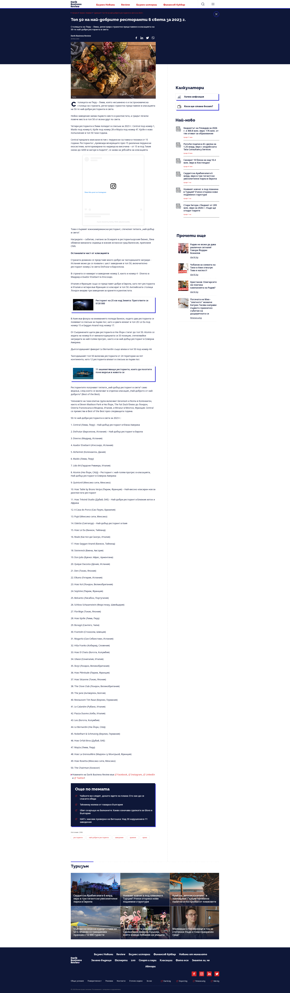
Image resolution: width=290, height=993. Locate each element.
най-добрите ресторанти (99, 837)
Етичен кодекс (136, 981)
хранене (133, 837)
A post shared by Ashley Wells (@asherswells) (113, 222)
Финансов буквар (174, 4)
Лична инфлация (194, 96)
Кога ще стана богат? (198, 106)
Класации (166, 960)
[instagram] (201, 973)
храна (145, 837)
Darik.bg (167, 981)
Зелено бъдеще (101, 960)
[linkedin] (142, 37)
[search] (202, 4)
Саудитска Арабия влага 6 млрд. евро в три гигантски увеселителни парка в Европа (95, 898)
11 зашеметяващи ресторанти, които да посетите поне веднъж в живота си (124, 371)
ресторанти (78, 837)
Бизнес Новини (105, 4)
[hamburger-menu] (212, 4)
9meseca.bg (196, 317)
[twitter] (147, 37)
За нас (149, 981)
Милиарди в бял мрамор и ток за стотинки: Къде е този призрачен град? (193, 931)
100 (133, 960)
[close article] (216, 14)
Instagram (136, 774)
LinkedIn (150, 774)
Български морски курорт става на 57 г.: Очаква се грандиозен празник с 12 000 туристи (95, 931)
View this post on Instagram (95, 192)
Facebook (122, 774)
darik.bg (194, 257)
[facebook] (136, 37)
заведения (119, 837)
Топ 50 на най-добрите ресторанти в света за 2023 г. (122, 13)
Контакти (121, 981)
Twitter (80, 778)
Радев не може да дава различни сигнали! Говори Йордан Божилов (203, 249)
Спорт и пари (147, 960)
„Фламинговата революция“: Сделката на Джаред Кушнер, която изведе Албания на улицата (143, 931)
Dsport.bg (183, 981)
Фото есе (182, 960)
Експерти (121, 960)
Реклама (109, 981)
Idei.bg (216, 981)
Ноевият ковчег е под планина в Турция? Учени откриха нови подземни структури (143, 898)
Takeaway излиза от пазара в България (101, 804)
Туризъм (96, 13)
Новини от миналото (193, 954)
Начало (75, 13)
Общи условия (77, 981)
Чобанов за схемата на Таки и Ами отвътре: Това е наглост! (202, 267)
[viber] (153, 37)
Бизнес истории (146, 4)
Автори (150, 966)
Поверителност (95, 981)
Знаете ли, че (201, 960)
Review (125, 4)
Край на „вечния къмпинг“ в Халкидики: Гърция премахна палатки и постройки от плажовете (194, 898)
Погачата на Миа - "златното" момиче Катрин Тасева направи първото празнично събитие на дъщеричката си (203, 306)
